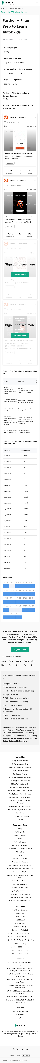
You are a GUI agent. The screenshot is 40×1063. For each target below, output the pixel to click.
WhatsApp (20, 1015)
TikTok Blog (20, 913)
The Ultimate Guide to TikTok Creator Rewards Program (20, 975)
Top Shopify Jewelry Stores (20, 891)
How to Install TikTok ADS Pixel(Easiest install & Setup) (20, 1001)
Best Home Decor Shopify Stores (20, 901)
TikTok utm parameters (20, 764)
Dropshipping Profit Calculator (20, 787)
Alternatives (20, 852)
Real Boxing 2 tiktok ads (27, 660)
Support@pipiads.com (20, 1011)
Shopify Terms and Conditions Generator (20, 801)
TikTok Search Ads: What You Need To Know (20, 963)
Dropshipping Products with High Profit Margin (20, 876)
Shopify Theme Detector (20, 770)
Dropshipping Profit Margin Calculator (20, 790)
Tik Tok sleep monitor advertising (15, 701)
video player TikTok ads (12, 683)
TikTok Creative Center (20, 845)
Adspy (20, 828)
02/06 (20, 947)
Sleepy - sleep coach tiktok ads (5, 665)
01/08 (20, 953)
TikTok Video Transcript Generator (20, 848)
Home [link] (3, 8)
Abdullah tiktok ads (35, 660)
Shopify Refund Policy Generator (20, 797)
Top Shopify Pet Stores (20, 887)
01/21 (12, 950)
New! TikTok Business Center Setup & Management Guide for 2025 (20, 969)
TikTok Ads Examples (20, 910)
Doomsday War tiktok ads (35, 665)
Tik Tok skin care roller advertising (16, 698)
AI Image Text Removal (20, 862)
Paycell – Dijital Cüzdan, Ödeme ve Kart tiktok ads (12, 660)
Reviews (20, 855)
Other (31, 940)
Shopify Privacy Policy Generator (20, 794)
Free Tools (20, 813)
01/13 (20, 950)
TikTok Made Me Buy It (20, 881)
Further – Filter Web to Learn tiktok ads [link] (14, 12)
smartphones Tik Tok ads (12, 705)
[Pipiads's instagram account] (26, 1049)
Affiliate (20, 819)
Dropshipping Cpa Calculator (20, 780)
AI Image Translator (20, 858)
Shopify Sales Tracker (20, 760)
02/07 (12, 947)
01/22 (27, 947)
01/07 (27, 953)
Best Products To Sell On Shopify (20, 897)
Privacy (12, 1055)
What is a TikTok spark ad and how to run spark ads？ (20, 992)
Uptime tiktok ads (20, 665)
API (20, 1018)
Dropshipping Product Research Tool (20, 868)
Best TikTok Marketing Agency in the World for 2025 (20, 986)
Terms (18, 1055)
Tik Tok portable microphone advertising (18, 690)
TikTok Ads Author (20, 923)
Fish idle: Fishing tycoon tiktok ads (12, 665)
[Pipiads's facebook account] (13, 1049)
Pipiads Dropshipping (20, 872)
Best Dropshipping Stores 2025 (20, 865)
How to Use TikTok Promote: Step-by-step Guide (20, 980)
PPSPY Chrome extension (20, 816)
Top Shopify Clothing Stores (20, 894)
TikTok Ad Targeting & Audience (20, 767)
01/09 (12, 953)
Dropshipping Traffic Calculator (20, 777)
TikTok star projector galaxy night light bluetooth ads (17, 710)
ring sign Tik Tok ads (11, 694)
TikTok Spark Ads (20, 835)
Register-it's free (20, 274)
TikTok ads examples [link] (14, 8)
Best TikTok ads (20, 920)
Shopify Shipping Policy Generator (20, 809)
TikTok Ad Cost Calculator (20, 784)
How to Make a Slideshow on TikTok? (20, 996)
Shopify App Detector (20, 774)
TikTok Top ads (20, 916)
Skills (20, 838)
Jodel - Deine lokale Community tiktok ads (20, 660)
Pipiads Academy (20, 926)
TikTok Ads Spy (20, 832)
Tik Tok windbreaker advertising (15, 687)
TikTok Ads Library (20, 842)
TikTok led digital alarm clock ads (15, 718)
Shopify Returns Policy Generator (20, 806)
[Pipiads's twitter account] (17, 1049)
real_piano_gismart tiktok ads (5, 660)
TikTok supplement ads (11, 715)
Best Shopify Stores (20, 884)
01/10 (27, 950)
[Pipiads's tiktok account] (22, 1049)
